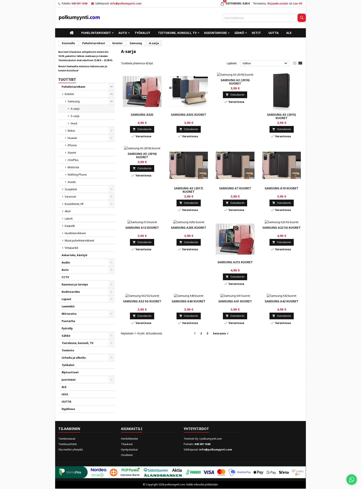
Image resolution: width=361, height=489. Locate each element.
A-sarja (75, 108)
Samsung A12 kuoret (142, 228)
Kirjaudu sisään (277, 3)
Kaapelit (70, 226)
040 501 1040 (79, 3)
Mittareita (69, 314)
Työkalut (142, 33)
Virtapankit (71, 248)
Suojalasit (71, 189)
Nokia (71, 130)
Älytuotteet (70, 372)
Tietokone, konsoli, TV (177, 33)
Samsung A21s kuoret (235, 262)
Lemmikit (68, 306)
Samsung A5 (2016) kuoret (142, 155)
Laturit (68, 218)
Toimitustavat (66, 438)
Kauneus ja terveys (75, 284)
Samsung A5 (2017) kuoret (188, 190)
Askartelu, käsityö (74, 255)
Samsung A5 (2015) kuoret (281, 116)
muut (74, 123)
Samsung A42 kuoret (281, 301)
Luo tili (297, 3)
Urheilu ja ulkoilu (74, 357)
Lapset (66, 299)
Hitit (256, 33)
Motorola (73, 167)
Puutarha (68, 321)
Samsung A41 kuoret (235, 301)
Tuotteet (67, 79)
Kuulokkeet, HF (74, 204)
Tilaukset (127, 444)
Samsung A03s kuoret (188, 115)
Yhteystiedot (196, 428)
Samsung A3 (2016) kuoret (235, 81)
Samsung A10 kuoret (281, 188)
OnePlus (73, 160)
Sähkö (239, 33)
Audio (66, 262)
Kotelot (69, 94)
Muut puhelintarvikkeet (79, 240)
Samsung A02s (142, 115)
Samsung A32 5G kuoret (142, 301)
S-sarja (75, 116)
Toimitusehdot (67, 444)
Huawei (72, 138)
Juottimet (69, 379)
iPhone (72, 145)
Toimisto (68, 350)
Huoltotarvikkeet (75, 233)
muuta (72, 182)
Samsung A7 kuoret (235, 188)
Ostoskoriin (142, 129)
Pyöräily (67, 328)
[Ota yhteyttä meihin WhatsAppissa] (351, 479)
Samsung (74, 101)
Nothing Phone (77, 174)
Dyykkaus (68, 409)
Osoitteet (127, 455)
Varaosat (70, 196)
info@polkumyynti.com (125, 3)
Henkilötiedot (129, 438)
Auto (122, 33)
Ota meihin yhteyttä (70, 449)
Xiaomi (72, 152)
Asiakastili (131, 428)
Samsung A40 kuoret (188, 301)
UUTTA (273, 33)
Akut (67, 211)
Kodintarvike (215, 33)
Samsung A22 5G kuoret (281, 228)
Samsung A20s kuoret (188, 228)
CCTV (65, 277)
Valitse (265, 63)
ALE (289, 33)
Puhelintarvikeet (96, 33)
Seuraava (221, 333)
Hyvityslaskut (129, 449)
